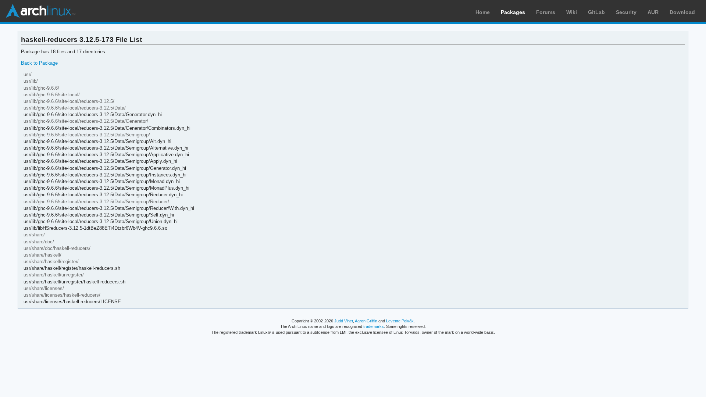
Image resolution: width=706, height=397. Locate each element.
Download (682, 12)
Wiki (571, 12)
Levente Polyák (400, 321)
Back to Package (39, 63)
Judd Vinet (343, 321)
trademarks (373, 326)
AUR (653, 12)
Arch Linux (40, 11)
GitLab (596, 12)
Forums (545, 12)
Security (626, 12)
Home (482, 12)
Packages (513, 12)
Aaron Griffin (366, 321)
